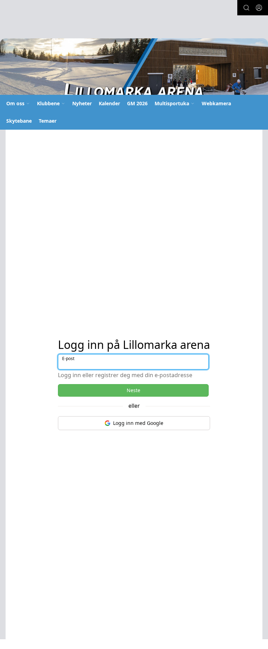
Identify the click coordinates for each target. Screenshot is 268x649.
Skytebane (19, 120)
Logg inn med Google (138, 423)
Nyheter (82, 103)
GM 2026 (137, 103)
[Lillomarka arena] (134, 69)
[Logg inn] (259, 7)
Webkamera (216, 103)
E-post (68, 358)
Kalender (109, 103)
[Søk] (246, 7)
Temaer (48, 120)
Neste (133, 390)
